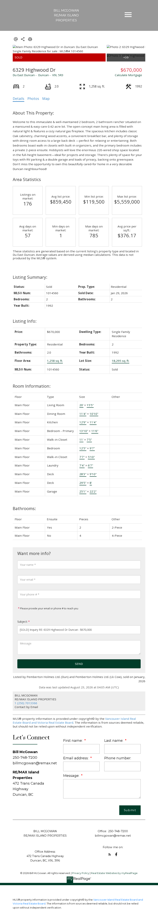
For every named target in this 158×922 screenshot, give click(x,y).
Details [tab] (18, 98)
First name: (73, 740)
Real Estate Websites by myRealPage (114, 873)
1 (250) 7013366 (26, 703)
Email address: (76, 758)
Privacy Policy (80, 873)
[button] (109, 854)
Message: (71, 776)
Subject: (22, 621)
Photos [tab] (33, 98)
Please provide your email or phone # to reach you (48, 608)
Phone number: (117, 758)
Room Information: (31, 386)
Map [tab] (46, 98)
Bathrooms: (24, 508)
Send (79, 664)
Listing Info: (24, 321)
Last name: (114, 740)
